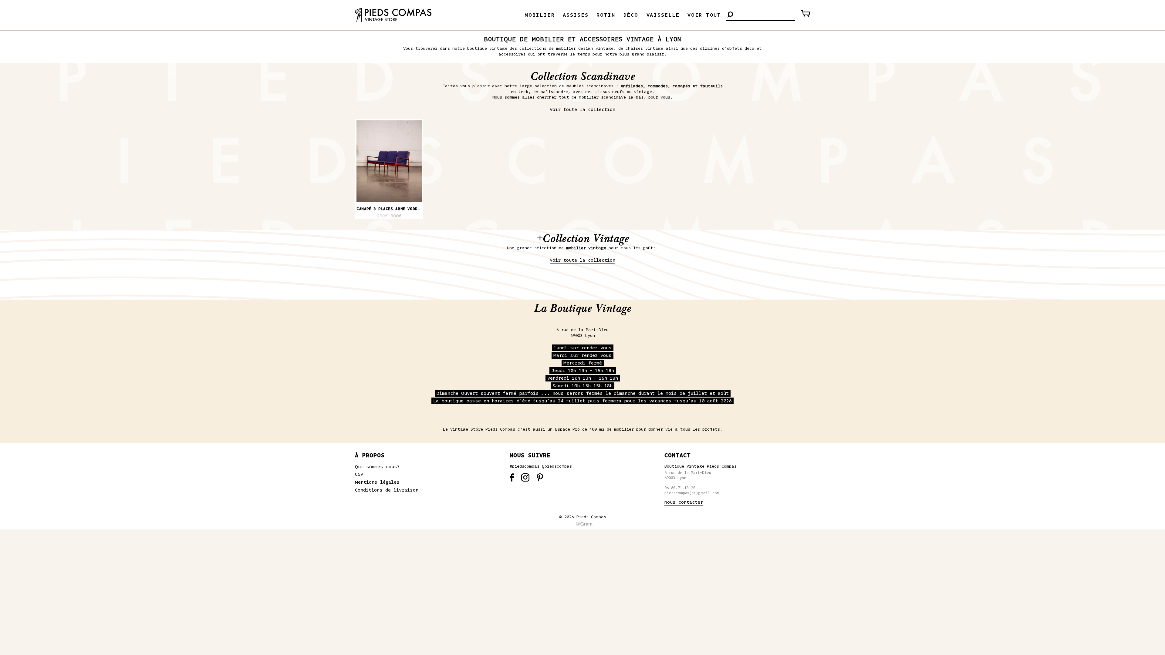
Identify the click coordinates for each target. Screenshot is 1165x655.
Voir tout (704, 15)
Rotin (605, 15)
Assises (575, 15)
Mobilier (540, 15)
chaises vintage (644, 48)
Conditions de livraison (386, 490)
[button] (730, 15)
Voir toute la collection (582, 109)
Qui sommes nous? (377, 466)
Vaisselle (663, 15)
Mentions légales (377, 482)
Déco (630, 15)
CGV (359, 474)
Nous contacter (683, 502)
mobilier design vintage (584, 48)
